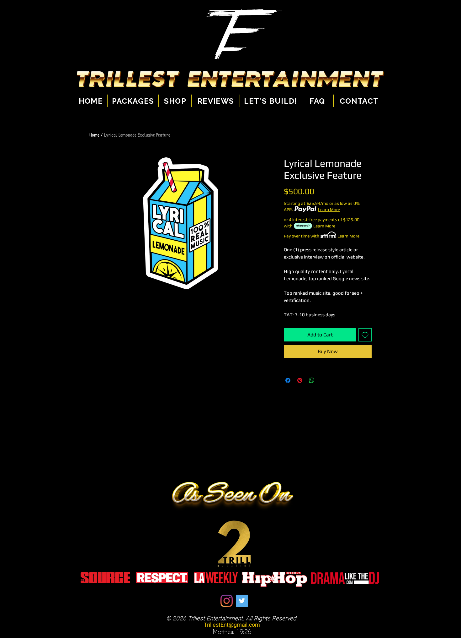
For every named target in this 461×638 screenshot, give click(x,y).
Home (94, 134)
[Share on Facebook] (288, 380)
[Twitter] (242, 601)
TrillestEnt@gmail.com (232, 625)
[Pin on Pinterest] (300, 380)
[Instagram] (226, 601)
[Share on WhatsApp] (311, 380)
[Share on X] (323, 380)
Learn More (329, 209)
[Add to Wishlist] (365, 334)
